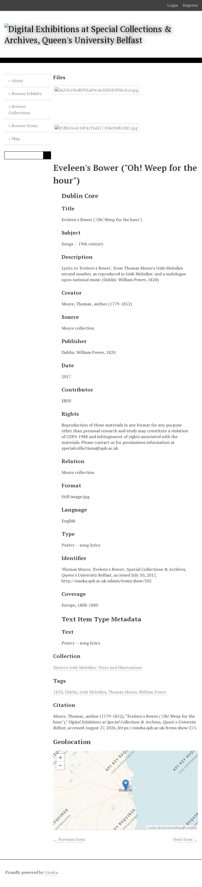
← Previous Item (69, 839)
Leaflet (152, 827)
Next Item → (185, 839)
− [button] (60, 765)
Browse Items (25, 125)
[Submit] (47, 155)
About (17, 80)
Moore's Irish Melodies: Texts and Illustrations (97, 667)
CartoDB (190, 827)
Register (190, 5)
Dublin (71, 692)
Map (16, 138)
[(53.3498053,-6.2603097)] (125, 784)
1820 (58, 692)
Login (172, 5)
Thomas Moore (122, 692)
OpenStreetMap (171, 827)
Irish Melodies (92, 692)
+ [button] (60, 757)
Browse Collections (19, 109)
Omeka (51, 872)
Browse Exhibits (27, 93)
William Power (152, 692)
